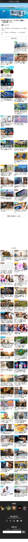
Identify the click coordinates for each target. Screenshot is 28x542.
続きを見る (14, 38)
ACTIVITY (2, 91)
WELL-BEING (3, 128)
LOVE (2, 275)
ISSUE (16, 54)
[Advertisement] (14, 233)
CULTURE (16, 116)
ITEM (2, 54)
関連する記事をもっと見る (14, 216)
